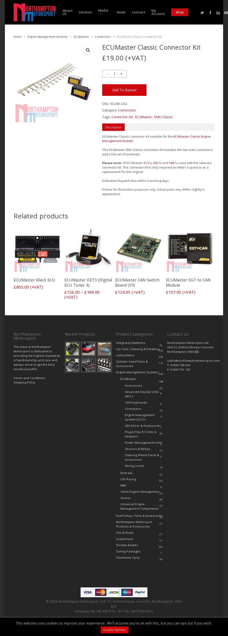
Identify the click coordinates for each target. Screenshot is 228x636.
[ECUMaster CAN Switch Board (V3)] (139, 249)
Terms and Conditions (29, 378)
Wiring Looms (134, 466)
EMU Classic (163, 117)
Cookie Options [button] (115, 630)
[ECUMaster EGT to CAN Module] (190, 249)
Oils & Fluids (125, 533)
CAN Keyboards (136, 402)
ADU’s (157, 163)
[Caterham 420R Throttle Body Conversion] (72, 349)
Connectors (103, 37)
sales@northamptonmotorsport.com (193, 361)
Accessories (133, 386)
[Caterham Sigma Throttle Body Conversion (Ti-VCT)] (72, 365)
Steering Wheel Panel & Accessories (142, 457)
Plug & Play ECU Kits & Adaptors (141, 434)
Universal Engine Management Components (139, 506)
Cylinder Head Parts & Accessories (132, 363)
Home (18, 37)
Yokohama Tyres (128, 558)
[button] (88, 50)
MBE (123, 485)
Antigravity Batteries (131, 343)
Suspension (124, 539)
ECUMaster (81, 37)
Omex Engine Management (139, 492)
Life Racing (128, 479)
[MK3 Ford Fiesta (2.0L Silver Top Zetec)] (88, 365)
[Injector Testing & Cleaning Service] (104, 365)
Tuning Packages (128, 551)
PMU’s (173, 163)
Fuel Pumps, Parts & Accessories (139, 516)
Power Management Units (143, 443)
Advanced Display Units (142, 394)
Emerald (126, 473)
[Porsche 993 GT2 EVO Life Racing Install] (104, 349)
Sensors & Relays (138, 449)
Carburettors (125, 355)
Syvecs (125, 498)
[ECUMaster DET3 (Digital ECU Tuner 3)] (88, 249)
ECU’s (148, 163)
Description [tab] (113, 127)
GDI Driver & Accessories (143, 426)
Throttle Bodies (127, 545)
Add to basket (124, 90)
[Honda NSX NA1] (88, 349)
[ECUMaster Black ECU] (38, 249)
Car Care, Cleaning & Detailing (137, 349)
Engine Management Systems (48, 37)
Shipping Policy (25, 382)
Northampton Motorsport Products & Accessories (134, 524)
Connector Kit (122, 117)
